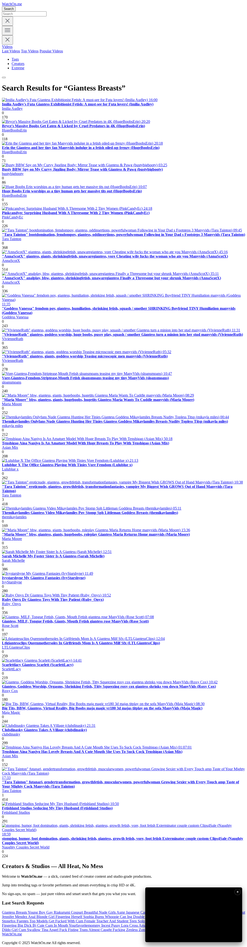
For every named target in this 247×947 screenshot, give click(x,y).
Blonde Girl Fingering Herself (59, 917)
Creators (18, 64)
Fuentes (23, 921)
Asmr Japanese (128, 912)
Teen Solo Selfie (142, 921)
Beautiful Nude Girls (100, 912)
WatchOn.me (12, 4)
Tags (15, 59)
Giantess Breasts (15, 912)
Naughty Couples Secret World (25, 847)
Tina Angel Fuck (54, 930)
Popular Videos (51, 51)
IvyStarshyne (12, 582)
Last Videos (11, 51)
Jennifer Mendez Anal (19, 917)
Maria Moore (12, 404)
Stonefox (9, 921)
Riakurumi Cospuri (69, 912)
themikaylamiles (14, 517)
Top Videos (30, 51)
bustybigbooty (13, 174)
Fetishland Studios (16, 812)
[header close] (7, 40)
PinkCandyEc (12, 217)
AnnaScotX (11, 261)
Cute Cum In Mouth (53, 925)
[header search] (4, 77)
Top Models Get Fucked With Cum (56, 921)
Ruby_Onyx (11, 604)
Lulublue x (10, 469)
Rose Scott (10, 626)
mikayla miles (12, 426)
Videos (7, 47)
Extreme (18, 68)
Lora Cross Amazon (137, 925)
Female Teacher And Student (106, 921)
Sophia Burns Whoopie (101, 917)
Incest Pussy (111, 925)
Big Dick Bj (27, 925)
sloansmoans (11, 382)
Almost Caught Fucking (107, 930)
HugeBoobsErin (14, 130)
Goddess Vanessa (15, 317)
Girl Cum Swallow (26, 930)
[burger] (7, 30)
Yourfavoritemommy (85, 925)
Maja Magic (11, 712)
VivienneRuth (12, 339)
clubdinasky (11, 734)
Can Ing (126, 917)
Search (9, 9)
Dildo (7, 930)
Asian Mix (10, 447)
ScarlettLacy (11, 669)
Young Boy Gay (41, 912)
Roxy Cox (10, 691)
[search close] (7, 21)
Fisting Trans (78, 930)
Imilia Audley (12, 108)
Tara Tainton (11, 239)
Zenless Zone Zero (141, 930)
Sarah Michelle (13, 560)
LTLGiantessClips (16, 647)
